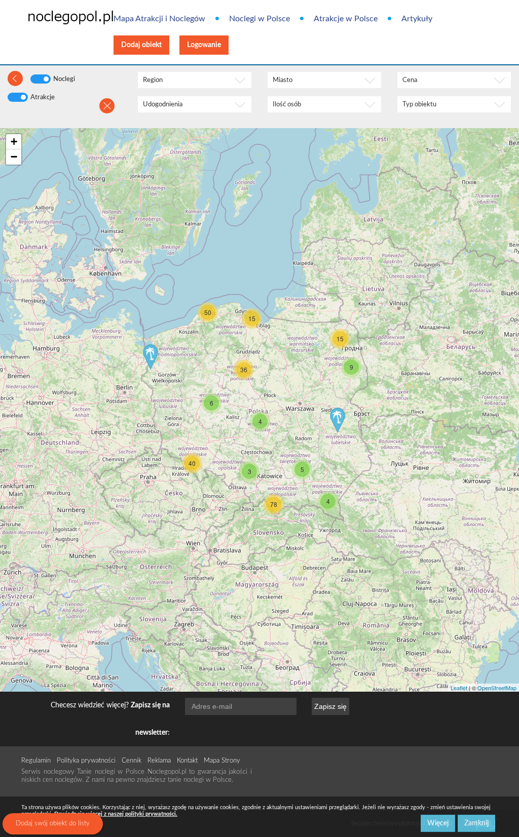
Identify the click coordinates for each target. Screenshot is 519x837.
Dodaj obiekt (141, 45)
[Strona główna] (54, 16)
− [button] (14, 156)
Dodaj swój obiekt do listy (53, 823)
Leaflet (459, 688)
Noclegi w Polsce (259, 19)
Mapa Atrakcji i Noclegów (159, 19)
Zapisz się (330, 706)
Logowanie (204, 45)
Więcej (438, 823)
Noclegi (64, 79)
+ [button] (14, 141)
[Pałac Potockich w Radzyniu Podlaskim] (337, 420)
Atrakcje (42, 97)
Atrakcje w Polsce (346, 19)
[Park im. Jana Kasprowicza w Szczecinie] (150, 357)
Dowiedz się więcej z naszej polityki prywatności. (115, 814)
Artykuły (416, 19)
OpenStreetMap (496, 688)
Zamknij (476, 823)
